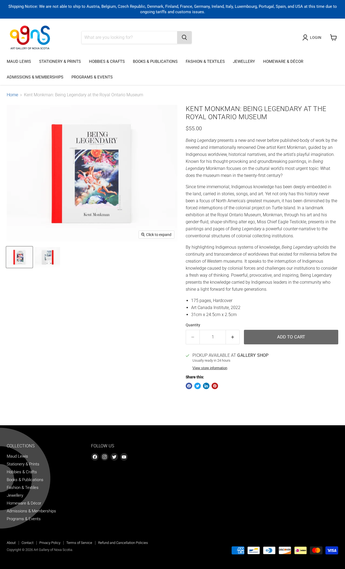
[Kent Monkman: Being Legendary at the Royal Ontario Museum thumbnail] (19, 257)
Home (12, 94)
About (11, 543)
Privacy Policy (49, 543)
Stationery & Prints (60, 61)
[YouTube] (124, 457)
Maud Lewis (19, 61)
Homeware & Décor (283, 61)
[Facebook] (95, 457)
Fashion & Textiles (205, 61)
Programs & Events (92, 77)
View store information (209, 368)
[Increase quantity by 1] (233, 337)
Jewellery (244, 61)
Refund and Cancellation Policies (123, 543)
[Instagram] (104, 457)
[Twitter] (114, 457)
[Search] (184, 37)
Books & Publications (155, 61)
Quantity (193, 325)
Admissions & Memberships (35, 77)
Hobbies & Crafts (107, 61)
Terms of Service (79, 543)
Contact (27, 543)
